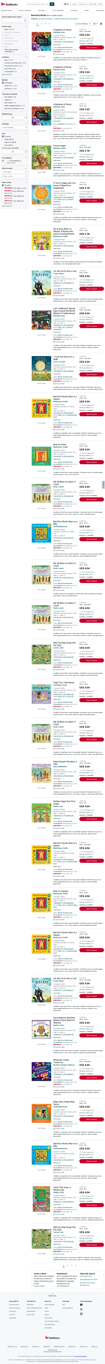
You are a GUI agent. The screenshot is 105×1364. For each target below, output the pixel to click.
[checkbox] (3, 29)
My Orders (12, 1314)
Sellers (86, 10)
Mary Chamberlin (60, 766)
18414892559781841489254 (63, 456)
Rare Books (41, 10)
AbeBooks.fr (35, 1346)
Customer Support (67, 1308)
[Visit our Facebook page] (81, 1305)
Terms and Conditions (80, 1356)
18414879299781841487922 (63, 245)
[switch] (4, 161)
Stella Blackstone (60, 526)
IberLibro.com (84, 1346)
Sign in (74, 4)
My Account (82, 4)
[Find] (52, 4)
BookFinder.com (52, 1350)
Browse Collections (25, 10)
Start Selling (100, 10)
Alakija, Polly (58, 1192)
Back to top (52, 1295)
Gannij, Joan (58, 806)
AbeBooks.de (24, 1346)
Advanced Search (6, 10)
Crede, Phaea (58, 274)
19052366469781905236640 (63, 776)
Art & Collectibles (58, 10)
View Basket (12, 1317)
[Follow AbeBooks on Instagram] (81, 1314)
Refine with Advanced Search (67, 19)
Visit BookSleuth (63, 1286)
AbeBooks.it (46, 1346)
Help (100, 4)
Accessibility (48, 1327)
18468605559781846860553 (63, 903)
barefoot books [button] (46, 19)
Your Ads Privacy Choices (52, 1321)
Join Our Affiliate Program (34, 1308)
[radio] (3, 86)
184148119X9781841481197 (63, 496)
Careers (47, 1311)
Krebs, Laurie (58, 487)
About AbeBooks (49, 1304)
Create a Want (39, 1286)
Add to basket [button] (91, 47)
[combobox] (38, 4)
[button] (33, 24)
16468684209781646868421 (63, 1074)
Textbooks (74, 10)
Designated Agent (50, 1324)
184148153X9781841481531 (63, 1116)
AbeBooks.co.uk (12, 1346)
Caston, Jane (58, 648)
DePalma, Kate (59, 32)
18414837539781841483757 (63, 538)
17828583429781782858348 (63, 325)
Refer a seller (30, 1314)
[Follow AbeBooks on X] (81, 1309)
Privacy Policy (48, 1317)
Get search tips (85, 1276)
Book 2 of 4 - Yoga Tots (66, 696)
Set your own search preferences (87, 1284)
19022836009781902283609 (63, 157)
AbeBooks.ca (72, 1346)
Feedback (103, 484)
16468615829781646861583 (63, 694)
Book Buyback (31, 1311)
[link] (101, 23)
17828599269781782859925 (63, 41)
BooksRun (61, 124)
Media (46, 1308)
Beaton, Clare (58, 1025)
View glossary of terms (89, 1279)
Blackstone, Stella (60, 236)
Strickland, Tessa (60, 685)
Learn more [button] (5, 206)
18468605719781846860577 (63, 1201)
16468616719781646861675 (63, 283)
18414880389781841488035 (63, 371)
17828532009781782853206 (63, 657)
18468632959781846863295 (63, 815)
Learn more (5, 74)
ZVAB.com (94, 1346)
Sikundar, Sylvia (59, 148)
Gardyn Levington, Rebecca (64, 1065)
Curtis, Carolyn (59, 362)
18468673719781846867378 (63, 1034)
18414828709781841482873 (63, 413)
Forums (47, 1314)
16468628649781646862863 (63, 197)
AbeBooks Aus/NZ (59, 1346)
